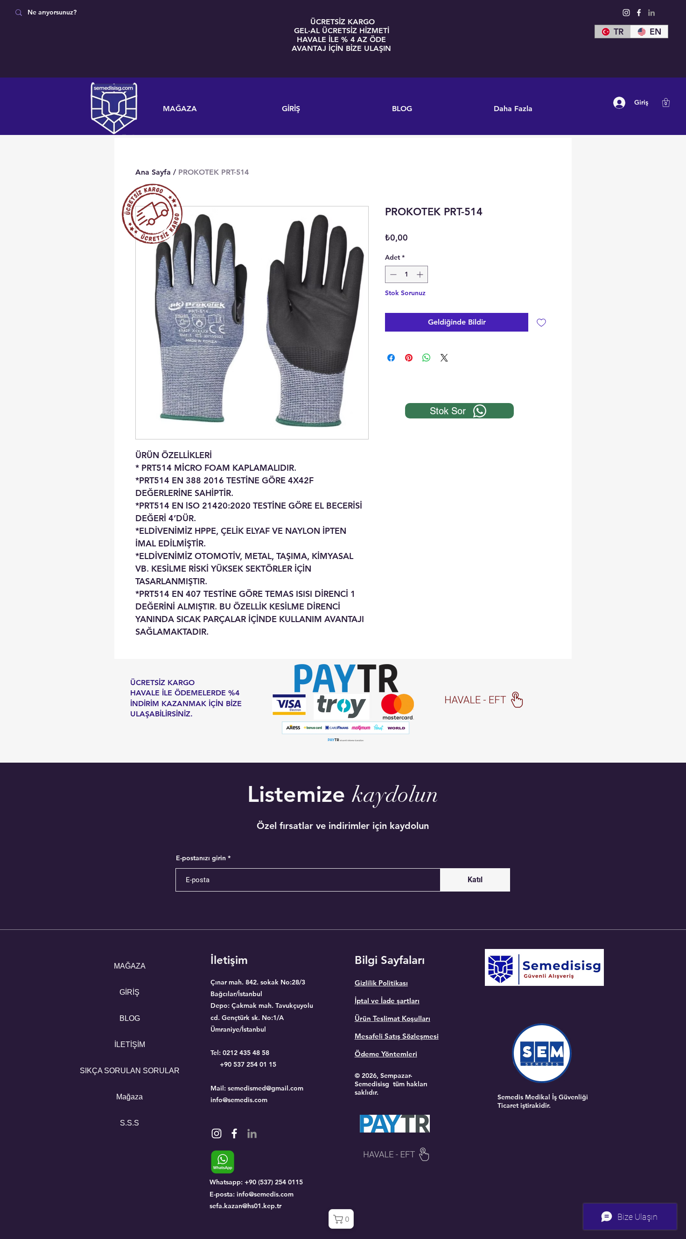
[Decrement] (392, 274)
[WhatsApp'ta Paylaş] (426, 357)
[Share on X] (444, 357)
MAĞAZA (130, 966)
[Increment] (421, 274)
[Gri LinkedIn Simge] (651, 12)
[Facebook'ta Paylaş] (391, 357)
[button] (666, 102)
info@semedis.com (238, 1100)
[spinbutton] (406, 274)
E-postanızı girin (201, 858)
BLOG (129, 1018)
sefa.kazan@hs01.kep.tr (245, 1206)
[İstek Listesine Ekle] (541, 322)
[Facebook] (639, 12)
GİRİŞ (129, 992)
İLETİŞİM (129, 1044)
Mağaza (129, 1097)
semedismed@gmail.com (265, 1088)
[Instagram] (626, 12)
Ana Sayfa (153, 172)
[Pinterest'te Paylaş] (408, 357)
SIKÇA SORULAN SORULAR (129, 1071)
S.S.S (129, 1123)
